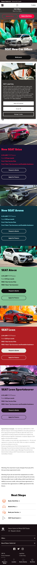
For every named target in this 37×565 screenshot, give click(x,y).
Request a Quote (14, 170)
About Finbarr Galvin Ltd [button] (8, 543)
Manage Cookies (18, 114)
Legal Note (21, 553)
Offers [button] (3, 538)
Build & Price (10, 16)
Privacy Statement (5, 555)
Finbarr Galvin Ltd (11, 1)
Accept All (18, 108)
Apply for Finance (14, 177)
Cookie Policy (22, 555)
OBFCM (3, 553)
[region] (18, 99)
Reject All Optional (18, 103)
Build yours (18, 57)
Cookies (33, 5)
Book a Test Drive (27, 16)
